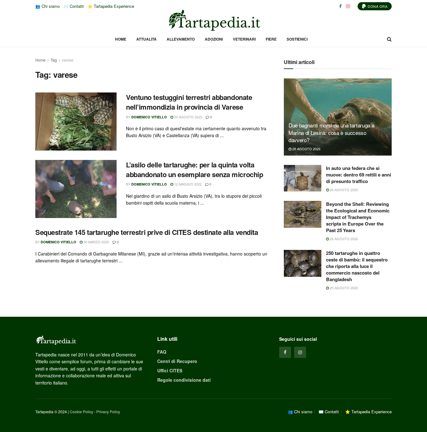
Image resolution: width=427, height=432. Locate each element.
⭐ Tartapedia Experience (111, 6)
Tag (54, 59)
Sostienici (297, 39)
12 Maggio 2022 (187, 183)
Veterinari (244, 39)
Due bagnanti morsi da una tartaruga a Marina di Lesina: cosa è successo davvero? (331, 132)
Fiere (271, 39)
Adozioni (214, 39)
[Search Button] (389, 39)
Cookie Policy (81, 411)
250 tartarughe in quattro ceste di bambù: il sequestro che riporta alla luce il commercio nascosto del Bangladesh (357, 266)
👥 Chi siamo (47, 6)
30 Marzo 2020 (96, 241)
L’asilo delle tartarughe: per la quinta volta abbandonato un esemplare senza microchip (194, 169)
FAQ (161, 352)
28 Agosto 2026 (305, 148)
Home (120, 39)
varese (67, 59)
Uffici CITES (169, 370)
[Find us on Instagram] (348, 6)
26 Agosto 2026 (343, 189)
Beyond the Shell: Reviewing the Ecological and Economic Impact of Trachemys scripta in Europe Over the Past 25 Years (357, 217)
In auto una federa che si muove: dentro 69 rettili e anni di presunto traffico (358, 175)
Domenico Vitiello (149, 117)
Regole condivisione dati (184, 380)
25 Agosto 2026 (343, 287)
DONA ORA (377, 6)
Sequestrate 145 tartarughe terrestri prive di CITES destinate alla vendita (146, 232)
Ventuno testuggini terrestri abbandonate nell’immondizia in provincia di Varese (189, 102)
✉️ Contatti (73, 6)
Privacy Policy (108, 411)
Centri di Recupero (177, 361)
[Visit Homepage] (213, 20)
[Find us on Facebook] (340, 6)
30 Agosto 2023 (187, 116)
